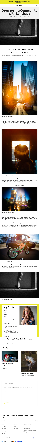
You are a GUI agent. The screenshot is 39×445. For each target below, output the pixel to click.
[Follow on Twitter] (4, 438)
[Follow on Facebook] (2, 438)
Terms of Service (28, 387)
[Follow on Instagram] (7, 438)
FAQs (15, 426)
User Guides (16, 428)
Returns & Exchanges (5, 431)
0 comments (27, 16)
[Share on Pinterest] (10, 343)
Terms (3, 424)
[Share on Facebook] (5, 343)
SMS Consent (4, 433)
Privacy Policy (22, 387)
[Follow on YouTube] (9, 438)
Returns (15, 424)
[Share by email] (13, 343)
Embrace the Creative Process (27, 373)
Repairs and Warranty (5, 428)
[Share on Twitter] (8, 343)
